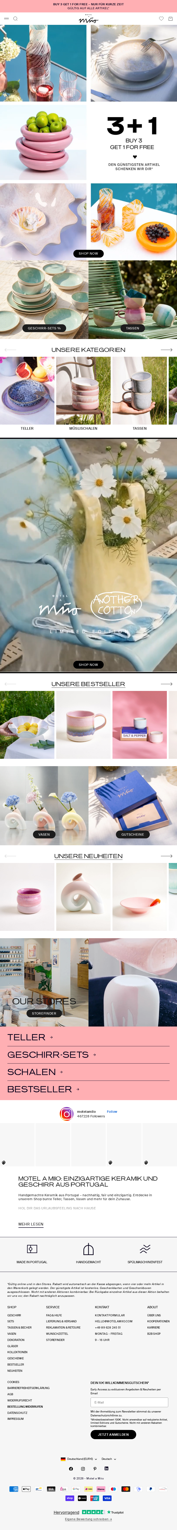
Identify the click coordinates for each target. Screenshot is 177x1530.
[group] (88, 142)
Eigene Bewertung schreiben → (88, 1519)
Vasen (11, 1334)
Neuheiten (14, 1371)
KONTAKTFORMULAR (110, 1315)
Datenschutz (17, 1413)
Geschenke (15, 1358)
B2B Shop (154, 1334)
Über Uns (154, 1315)
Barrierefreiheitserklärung (28, 1388)
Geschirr (14, 1315)
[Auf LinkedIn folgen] (106, 1468)
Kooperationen (158, 1321)
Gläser (12, 1346)
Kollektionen (17, 1352)
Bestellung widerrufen (25, 1407)
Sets (10, 1321)
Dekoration (15, 1340)
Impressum (15, 1419)
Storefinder (55, 1340)
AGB (10, 1394)
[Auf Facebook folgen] (71, 1469)
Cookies (13, 1382)
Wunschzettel (57, 1334)
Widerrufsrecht (19, 1400)
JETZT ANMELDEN (113, 1434)
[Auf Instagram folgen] (83, 1469)
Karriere (153, 1327)
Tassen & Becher (19, 1327)
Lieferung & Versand (61, 1321)
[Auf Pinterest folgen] (95, 1469)
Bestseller (15, 1364)
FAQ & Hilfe (54, 1315)
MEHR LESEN (31, 1224)
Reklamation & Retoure (63, 1327)
